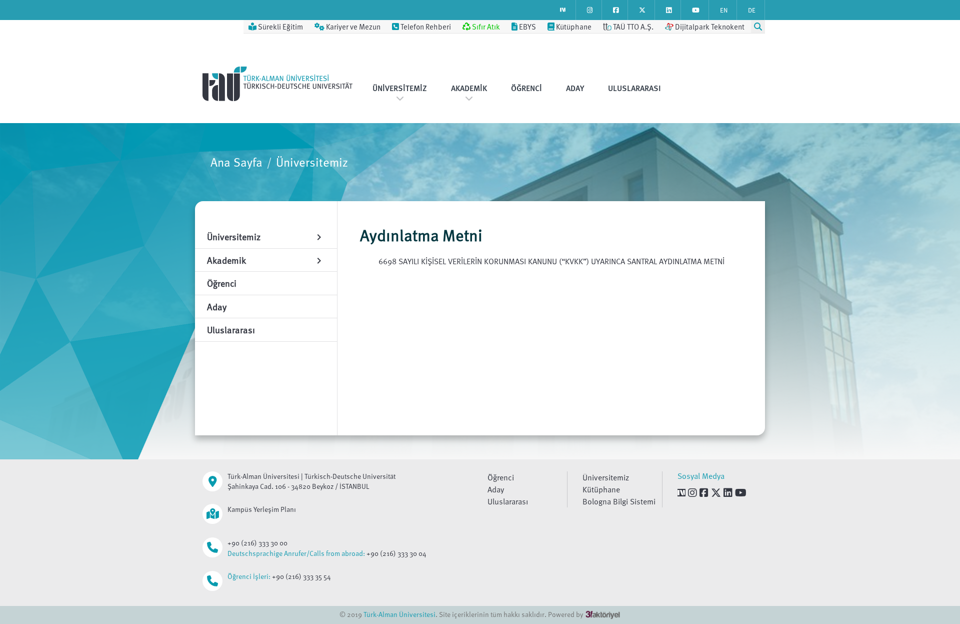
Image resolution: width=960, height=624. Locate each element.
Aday (575, 88)
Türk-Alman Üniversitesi (400, 614)
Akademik (469, 88)
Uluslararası (634, 88)
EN (724, 10)
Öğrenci (526, 88)
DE (752, 10)
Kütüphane (601, 489)
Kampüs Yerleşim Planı (262, 509)
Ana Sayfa (236, 162)
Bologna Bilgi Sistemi (619, 501)
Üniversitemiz (399, 88)
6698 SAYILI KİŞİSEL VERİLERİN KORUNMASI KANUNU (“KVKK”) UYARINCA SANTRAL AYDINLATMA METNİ (551, 261)
